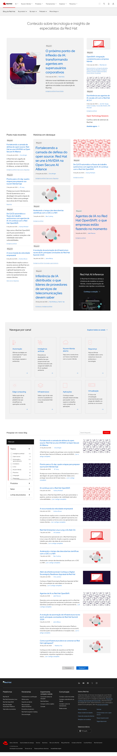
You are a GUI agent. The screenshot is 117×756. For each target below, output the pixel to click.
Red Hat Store (44, 701)
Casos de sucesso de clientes (86, 716)
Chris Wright (23, 155)
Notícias (99, 709)
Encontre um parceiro (28, 709)
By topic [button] (32, 11)
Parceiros (15, 472)
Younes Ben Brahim (101, 106)
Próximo (81, 668)
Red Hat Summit (98, 742)
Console (42, 706)
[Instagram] (97, 684)
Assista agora (92, 126)
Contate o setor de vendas (66, 696)
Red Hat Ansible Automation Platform (9, 705)
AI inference (39, 306)
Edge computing (19, 392)
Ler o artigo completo (59, 499)
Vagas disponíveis (101, 721)
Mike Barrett (103, 65)
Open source (20, 169)
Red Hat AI (6, 696)
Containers (94, 71)
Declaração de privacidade (16, 748)
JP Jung (21, 187)
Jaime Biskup (49, 258)
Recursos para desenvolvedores (26, 705)
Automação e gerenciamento (51, 263)
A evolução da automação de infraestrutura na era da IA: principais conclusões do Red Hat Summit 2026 (60, 617)
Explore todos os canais (96, 330)
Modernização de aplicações (94, 70)
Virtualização (97, 73)
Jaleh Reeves (91, 233)
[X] (92, 684)
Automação (17, 349)
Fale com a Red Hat (54, 742)
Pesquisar (106, 432)
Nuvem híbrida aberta (69, 349)
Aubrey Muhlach (23, 226)
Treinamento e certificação (29, 696)
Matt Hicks (61, 77)
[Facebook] (88, 684)
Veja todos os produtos (9, 709)
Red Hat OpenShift (8, 702)
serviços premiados (102, 704)
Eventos (38, 742)
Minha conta (25, 699)
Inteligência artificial (51, 91)
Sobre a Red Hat (14, 742)
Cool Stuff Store (88, 742)
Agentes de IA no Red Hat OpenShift (54, 593)
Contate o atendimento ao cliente (66, 700)
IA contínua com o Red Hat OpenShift (55, 488)
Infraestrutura (43, 392)
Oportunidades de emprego (27, 742)
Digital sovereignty (101, 71)
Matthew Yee (58, 645)
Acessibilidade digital (56, 748)
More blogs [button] (53, 11)
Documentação (26, 714)
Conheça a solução (91, 292)
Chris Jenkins (57, 577)
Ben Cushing (49, 216)
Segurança (26, 169)
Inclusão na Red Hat (77, 742)
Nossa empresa (82, 709)
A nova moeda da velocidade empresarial (56, 508)
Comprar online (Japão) (47, 704)
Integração (16, 475)
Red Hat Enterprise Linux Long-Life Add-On (58, 530)
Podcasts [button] (42, 11)
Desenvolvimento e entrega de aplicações (97, 68)
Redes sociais (63, 708)
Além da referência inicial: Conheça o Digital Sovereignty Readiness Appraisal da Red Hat (57, 573)
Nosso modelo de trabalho (85, 712)
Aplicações (67, 392)
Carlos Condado (91, 106)
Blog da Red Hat (9, 11)
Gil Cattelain (56, 532)
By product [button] (21, 11)
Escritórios (44, 742)
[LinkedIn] (79, 684)
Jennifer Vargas (104, 104)
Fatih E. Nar (61, 302)
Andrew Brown (23, 259)
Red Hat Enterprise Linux (10, 699)
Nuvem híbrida (59, 91)
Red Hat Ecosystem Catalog (29, 712)
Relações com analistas (84, 719)
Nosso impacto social (102, 718)
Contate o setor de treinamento (64, 705)
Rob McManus (53, 302)
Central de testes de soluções (46, 697)
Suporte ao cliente (27, 702)
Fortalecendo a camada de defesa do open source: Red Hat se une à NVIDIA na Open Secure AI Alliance (59, 442)
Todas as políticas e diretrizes (41, 748)
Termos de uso (28, 748)
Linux (14, 467)
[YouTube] (83, 684)
